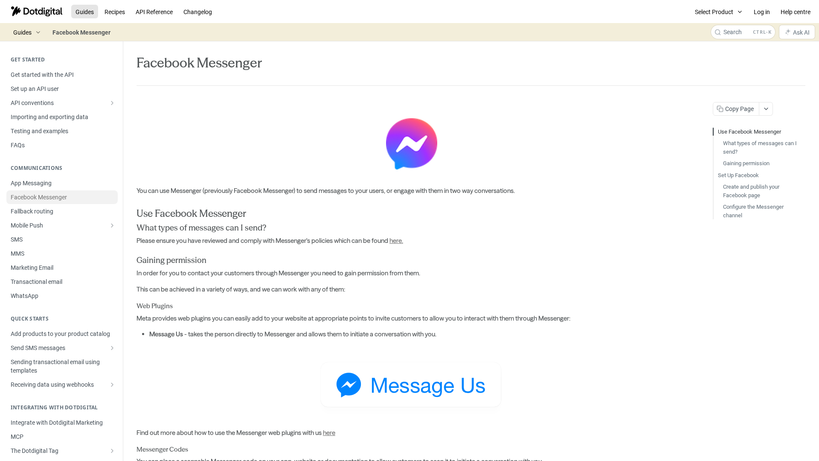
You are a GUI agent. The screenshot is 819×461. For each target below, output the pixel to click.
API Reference (154, 12)
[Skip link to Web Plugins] (130, 306)
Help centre (795, 12)
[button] (411, 143)
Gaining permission (746, 163)
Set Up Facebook (738, 175)
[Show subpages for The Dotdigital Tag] (112, 450)
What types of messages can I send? (760, 147)
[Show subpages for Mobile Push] (112, 225)
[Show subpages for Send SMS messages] (112, 347)
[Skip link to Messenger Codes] (130, 449)
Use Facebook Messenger (749, 131)
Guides (85, 12)
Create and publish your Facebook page (751, 191)
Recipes (115, 12)
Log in (762, 12)
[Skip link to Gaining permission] (130, 260)
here (329, 433)
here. (396, 240)
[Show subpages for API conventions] (112, 102)
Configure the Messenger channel (753, 211)
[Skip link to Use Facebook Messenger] (130, 213)
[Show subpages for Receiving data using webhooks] (112, 384)
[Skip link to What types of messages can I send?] (130, 228)
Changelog (197, 12)
